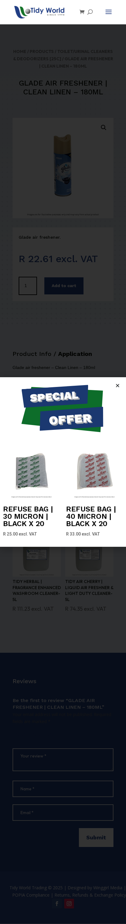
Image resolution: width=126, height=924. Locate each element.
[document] (63, 462)
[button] (117, 385)
